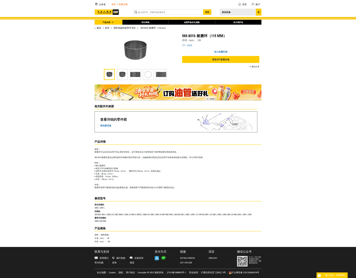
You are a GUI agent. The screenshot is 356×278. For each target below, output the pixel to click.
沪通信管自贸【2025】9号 (213, 273)
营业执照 (193, 273)
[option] (135, 50)
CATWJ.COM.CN (187, 258)
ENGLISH (213, 258)
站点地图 (101, 273)
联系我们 (104, 258)
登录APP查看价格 (220, 59)
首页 (107, 27)
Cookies (112, 273)
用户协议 (130, 273)
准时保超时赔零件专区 (124, 27)
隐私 (121, 273)
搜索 (207, 12)
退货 (132, 263)
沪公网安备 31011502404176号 (245, 273)
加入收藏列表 (221, 51)
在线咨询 (138, 258)
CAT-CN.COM (186, 263)
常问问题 (99, 263)
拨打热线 (120, 258)
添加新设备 (105, 125)
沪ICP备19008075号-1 (176, 273)
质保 (114, 263)
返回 (99, 27)
